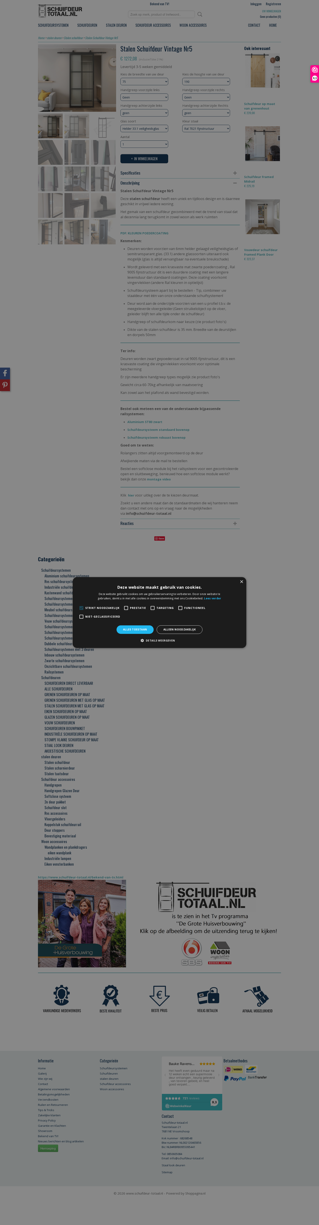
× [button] (241, 581)
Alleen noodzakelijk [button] (179, 629)
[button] (159, 640)
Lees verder (212, 598)
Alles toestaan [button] (135, 629)
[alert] (159, 612)
